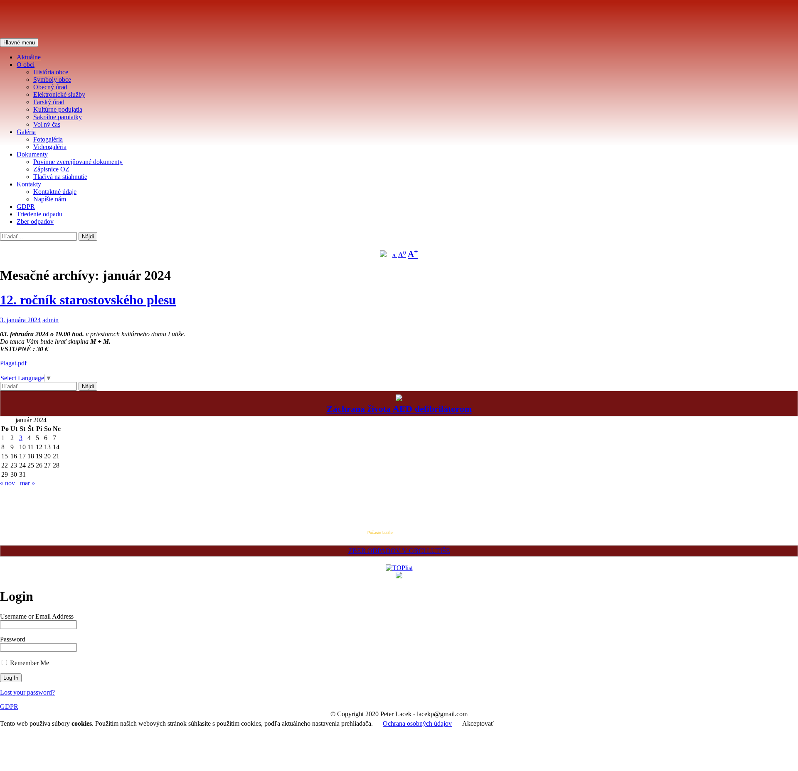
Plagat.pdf (13, 363)
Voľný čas (46, 124)
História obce (50, 72)
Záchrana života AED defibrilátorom (399, 409)
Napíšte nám (49, 199)
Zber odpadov (35, 221)
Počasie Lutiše (380, 533)
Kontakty (29, 184)
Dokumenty (32, 154)
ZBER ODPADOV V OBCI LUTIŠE (399, 550)
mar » (27, 483)
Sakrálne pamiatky (57, 116)
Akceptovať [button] (478, 723)
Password (12, 639)
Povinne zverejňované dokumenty (78, 161)
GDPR (26, 206)
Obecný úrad (50, 87)
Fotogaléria (48, 139)
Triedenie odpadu (39, 214)
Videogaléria (49, 146)
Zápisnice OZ (51, 169)
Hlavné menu (19, 42)
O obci (25, 64)
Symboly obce (52, 79)
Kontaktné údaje (54, 191)
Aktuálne (29, 57)
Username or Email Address (37, 616)
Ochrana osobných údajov (417, 723)
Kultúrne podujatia (57, 109)
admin (50, 319)
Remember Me (28, 662)
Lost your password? (27, 692)
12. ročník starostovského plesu (88, 299)
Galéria (26, 131)
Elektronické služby (59, 94)
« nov (7, 483)
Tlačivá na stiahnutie (60, 176)
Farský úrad (48, 101)
